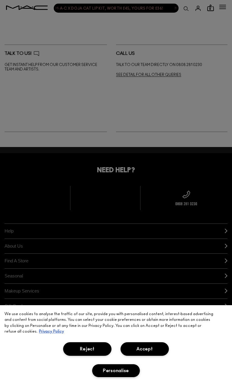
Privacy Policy (51, 331)
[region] (116, 345)
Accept (145, 349)
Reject (87, 349)
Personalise (116, 370)
